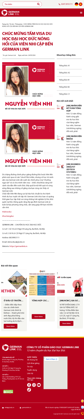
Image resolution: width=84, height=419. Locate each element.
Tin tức (12, 24)
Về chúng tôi (32, 360)
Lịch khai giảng (33, 363)
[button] (81, 12)
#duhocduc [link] (7, 212)
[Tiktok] (29, 390)
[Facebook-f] (29, 385)
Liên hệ (30, 373)
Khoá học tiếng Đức (66, 55)
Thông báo (18, 24)
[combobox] (22, 4)
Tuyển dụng (32, 370)
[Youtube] (39, 385)
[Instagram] (34, 385)
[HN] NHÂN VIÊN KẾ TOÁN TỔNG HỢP (74, 108)
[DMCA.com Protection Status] (8, 391)
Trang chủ (5, 24)
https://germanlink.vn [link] (18, 246)
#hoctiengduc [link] (8, 216)
